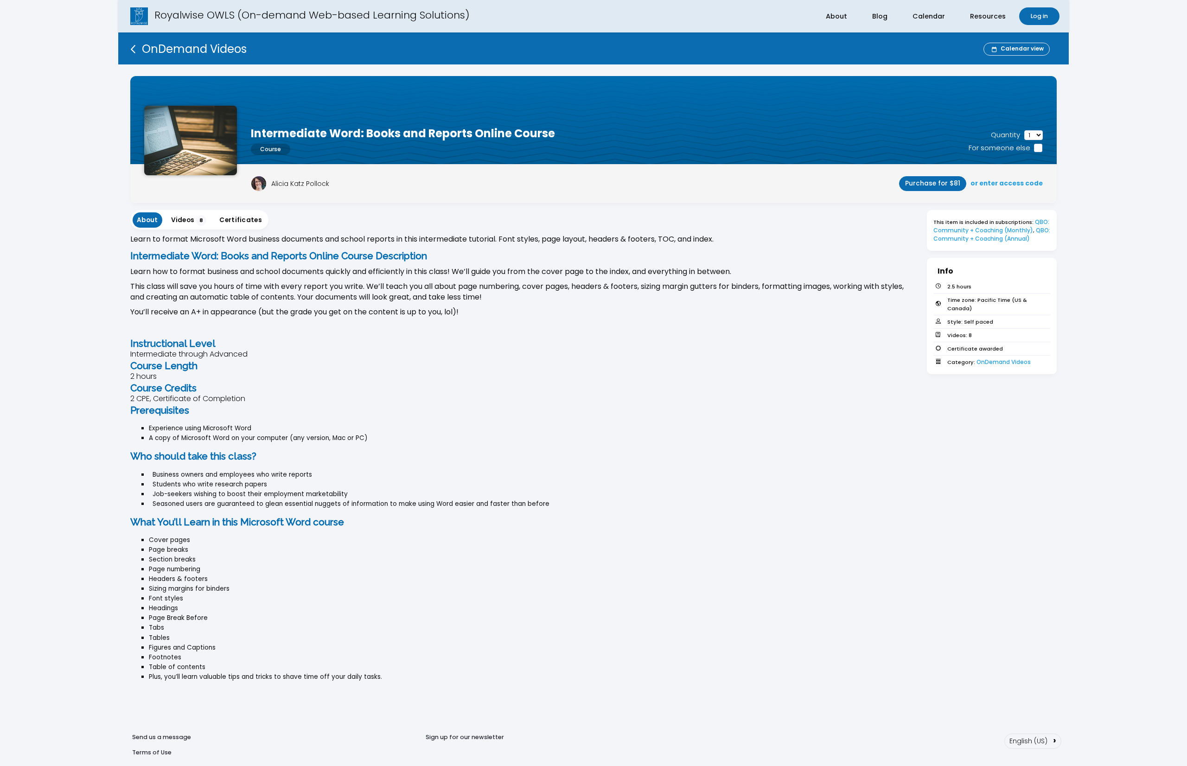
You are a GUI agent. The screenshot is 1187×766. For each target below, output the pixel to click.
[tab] (147, 220)
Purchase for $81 (932, 183)
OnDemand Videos (1003, 362)
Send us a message (161, 737)
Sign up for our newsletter (465, 737)
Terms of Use (152, 752)
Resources (988, 16)
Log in (1039, 16)
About (836, 16)
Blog (879, 16)
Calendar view (1022, 48)
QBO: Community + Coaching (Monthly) (992, 226)
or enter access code (1006, 183)
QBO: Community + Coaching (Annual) (992, 234)
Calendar (929, 16)
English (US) (1032, 740)
